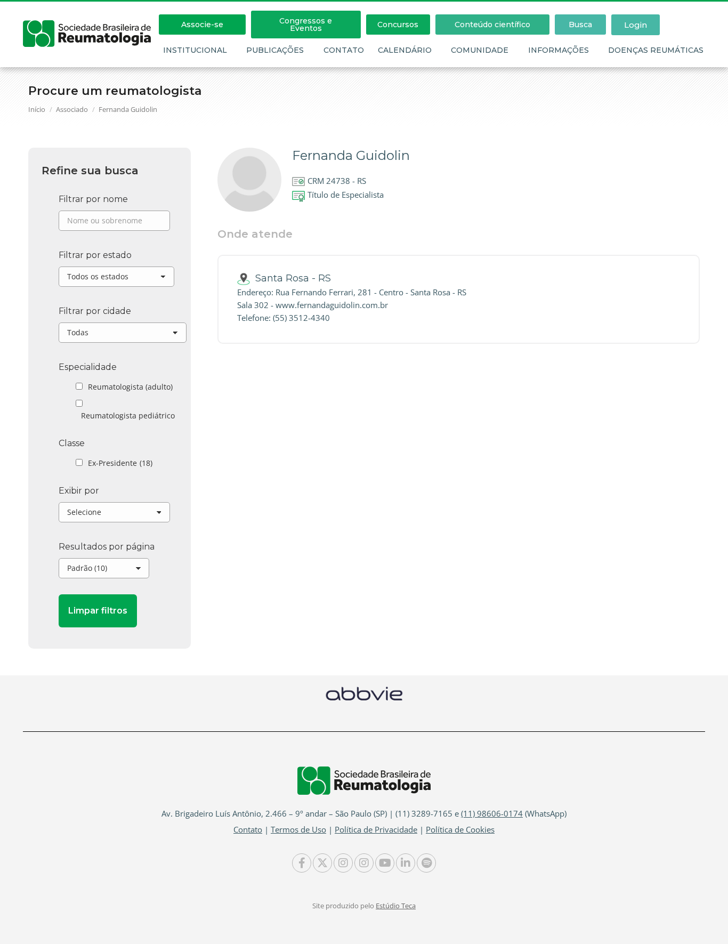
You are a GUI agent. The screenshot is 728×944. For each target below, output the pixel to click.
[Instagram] (343, 863)
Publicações (275, 50)
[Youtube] (384, 863)
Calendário (405, 50)
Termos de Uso (298, 829)
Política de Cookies (460, 829)
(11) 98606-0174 (492, 813)
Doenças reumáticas (655, 50)
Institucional (195, 50)
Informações (558, 50)
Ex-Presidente (120, 463)
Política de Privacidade (376, 829)
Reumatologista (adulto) (130, 387)
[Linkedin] (405, 863)
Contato (343, 50)
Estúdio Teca (396, 905)
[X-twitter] (322, 863)
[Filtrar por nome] (114, 223)
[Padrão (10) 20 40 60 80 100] (104, 571)
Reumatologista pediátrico (128, 415)
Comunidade (479, 50)
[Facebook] (301, 863)
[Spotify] (426, 863)
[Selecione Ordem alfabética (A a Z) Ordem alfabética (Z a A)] (114, 515)
